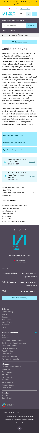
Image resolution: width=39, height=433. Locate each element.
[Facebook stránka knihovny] (14, 230)
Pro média (5, 380)
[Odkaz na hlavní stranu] (8, 15)
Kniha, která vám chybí (10, 356)
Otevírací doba (25, 9)
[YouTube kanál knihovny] (24, 230)
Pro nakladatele (7, 382)
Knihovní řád (6, 388)
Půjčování (5, 338)
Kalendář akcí (7, 322)
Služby (4, 314)
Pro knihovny (11, 35)
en (21, 14)
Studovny (5, 317)
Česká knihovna (23, 35)
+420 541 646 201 (28, 282)
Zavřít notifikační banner (36, 2)
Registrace (6, 335)
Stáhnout (32, 162)
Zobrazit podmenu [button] (21, 42)
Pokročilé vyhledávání (8, 30)
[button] (34, 14)
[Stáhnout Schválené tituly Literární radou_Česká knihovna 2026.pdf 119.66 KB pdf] (5, 176)
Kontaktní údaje (11, 416)
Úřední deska (7, 369)
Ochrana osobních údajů (25, 416)
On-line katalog (7, 312)
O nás (4, 327)
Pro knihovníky (7, 377)
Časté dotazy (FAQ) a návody (12, 340)
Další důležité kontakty (19, 298)
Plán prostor (6, 319)
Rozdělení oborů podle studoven (14, 343)
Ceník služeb (6, 354)
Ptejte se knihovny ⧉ (9, 348)
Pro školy (5, 374)
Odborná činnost (8, 385)
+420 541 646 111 (29, 291)
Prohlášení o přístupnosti (13, 419)
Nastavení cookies (28, 419)
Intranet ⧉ (19, 423)
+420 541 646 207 (28, 274)
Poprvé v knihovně (8, 351)
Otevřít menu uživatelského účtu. (28, 14)
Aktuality (5, 395)
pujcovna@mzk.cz (31, 276)
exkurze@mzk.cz (31, 285)
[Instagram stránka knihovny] (19, 230)
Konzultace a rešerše (9, 346)
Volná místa (6, 325)
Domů (3, 35)
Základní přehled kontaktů (11, 367)
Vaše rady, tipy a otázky (10, 359)
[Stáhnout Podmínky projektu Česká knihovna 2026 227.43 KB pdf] (5, 162)
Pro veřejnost (6, 372)
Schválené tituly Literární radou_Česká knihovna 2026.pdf (17, 175)
